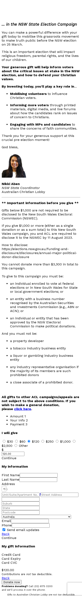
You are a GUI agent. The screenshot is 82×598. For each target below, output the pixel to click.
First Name (11, 475)
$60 (22, 441)
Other (23, 446)
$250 (50, 441)
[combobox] (4, 489)
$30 (10, 441)
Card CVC (9, 563)
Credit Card (11, 555)
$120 (35, 441)
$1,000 (65, 441)
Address (8, 484)
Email (6, 521)
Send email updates (22, 530)
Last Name (10, 479)
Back (5, 534)
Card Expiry (11, 559)
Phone (7, 525)
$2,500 (7, 446)
